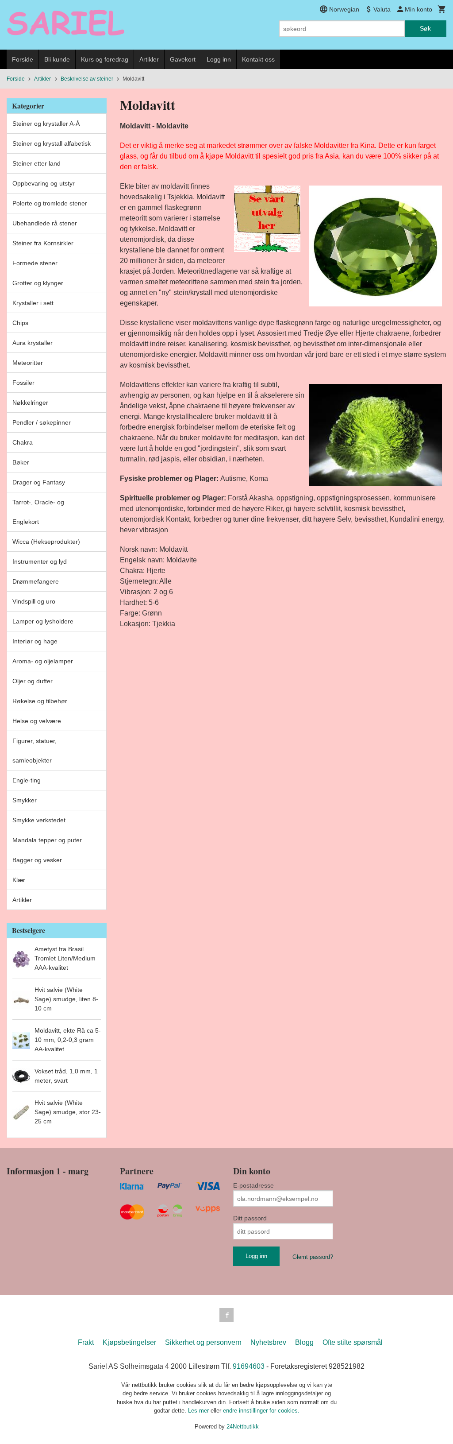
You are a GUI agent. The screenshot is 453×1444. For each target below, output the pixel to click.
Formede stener (35, 263)
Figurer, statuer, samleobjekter (34, 750)
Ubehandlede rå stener (44, 223)
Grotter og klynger (37, 282)
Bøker (20, 462)
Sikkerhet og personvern (203, 1342)
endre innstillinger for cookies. (261, 1410)
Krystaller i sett (33, 302)
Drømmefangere (35, 581)
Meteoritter (27, 362)
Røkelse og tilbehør (39, 701)
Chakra (22, 442)
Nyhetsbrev (268, 1342)
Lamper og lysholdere (42, 621)
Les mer (199, 1410)
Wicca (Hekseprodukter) (46, 541)
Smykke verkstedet (38, 820)
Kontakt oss (258, 59)
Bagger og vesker (37, 859)
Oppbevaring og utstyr (43, 183)
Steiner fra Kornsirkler (42, 243)
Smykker (24, 800)
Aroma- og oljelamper (42, 661)
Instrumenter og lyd (39, 561)
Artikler (149, 59)
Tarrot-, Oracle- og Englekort (38, 512)
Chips (20, 322)
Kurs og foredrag (104, 59)
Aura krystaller (32, 342)
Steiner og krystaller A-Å (46, 123)
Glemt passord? (312, 1257)
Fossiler (23, 382)
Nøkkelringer (30, 402)
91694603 (249, 1366)
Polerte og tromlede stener (49, 203)
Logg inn (219, 59)
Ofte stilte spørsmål (352, 1342)
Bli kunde (57, 59)
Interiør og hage (35, 641)
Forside (22, 59)
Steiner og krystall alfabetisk (51, 143)
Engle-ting (26, 780)
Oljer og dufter (32, 681)
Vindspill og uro (33, 601)
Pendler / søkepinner (41, 422)
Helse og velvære (36, 720)
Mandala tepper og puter (47, 840)
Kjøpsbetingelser (129, 1342)
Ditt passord (250, 1218)
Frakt (86, 1342)
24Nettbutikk (242, 1426)
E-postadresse (253, 1185)
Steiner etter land (36, 163)
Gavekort (183, 59)
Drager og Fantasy (38, 482)
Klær (18, 879)
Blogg (304, 1342)
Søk (425, 28)
